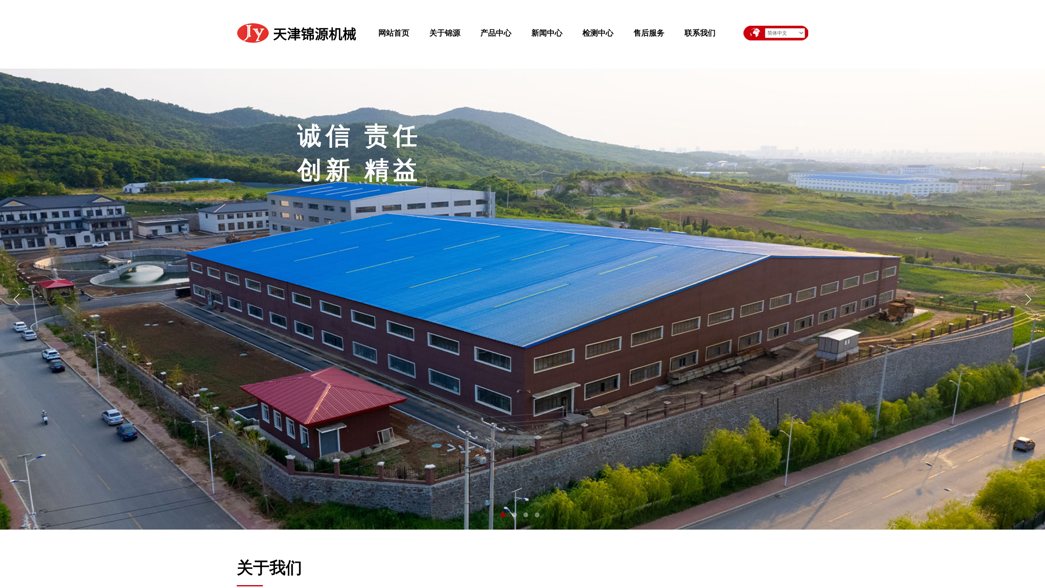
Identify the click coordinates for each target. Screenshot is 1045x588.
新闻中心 (547, 33)
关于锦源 (444, 33)
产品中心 (495, 33)
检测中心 (598, 33)
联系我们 (700, 33)
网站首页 (393, 33)
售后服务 (649, 33)
